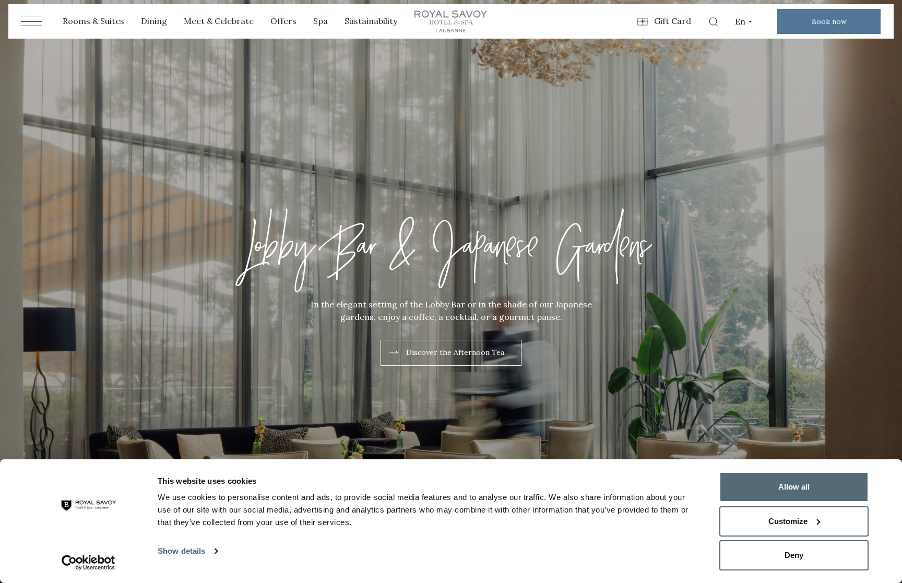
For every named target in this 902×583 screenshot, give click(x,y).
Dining (154, 21)
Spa (320, 21)
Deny (794, 555)
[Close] (881, 352)
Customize (788, 521)
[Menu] (31, 21)
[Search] (713, 21)
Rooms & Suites (93, 21)
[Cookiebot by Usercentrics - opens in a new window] (88, 562)
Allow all (794, 486)
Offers (283, 21)
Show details (181, 550)
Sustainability (371, 21)
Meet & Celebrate (219, 21)
